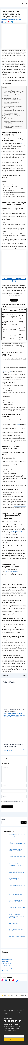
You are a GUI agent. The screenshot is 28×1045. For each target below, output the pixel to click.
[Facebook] (17, 981)
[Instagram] (2, 980)
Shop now (14, 300)
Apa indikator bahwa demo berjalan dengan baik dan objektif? (14, 124)
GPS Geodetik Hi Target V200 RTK (11, 98)
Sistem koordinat (7, 371)
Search (3, 819)
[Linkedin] (12, 22)
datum (18, 424)
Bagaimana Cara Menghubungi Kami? (12, 115)
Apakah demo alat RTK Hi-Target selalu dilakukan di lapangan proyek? (14, 122)
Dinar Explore (4, 957)
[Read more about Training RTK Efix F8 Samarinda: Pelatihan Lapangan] (14, 731)
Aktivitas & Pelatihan (6, 955)
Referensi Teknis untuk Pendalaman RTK (12, 114)
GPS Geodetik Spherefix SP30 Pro (16, 531)
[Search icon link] (23, 3)
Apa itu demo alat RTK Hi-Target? (11, 118)
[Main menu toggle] (26, 3)
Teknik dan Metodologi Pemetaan (9, 968)
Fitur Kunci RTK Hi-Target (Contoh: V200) (13, 96)
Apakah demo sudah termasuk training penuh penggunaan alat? (13, 127)
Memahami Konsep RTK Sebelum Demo (12, 90)
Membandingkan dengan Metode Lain (12, 109)
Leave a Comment (7, 713)
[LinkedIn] (6, 980)
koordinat (8, 160)
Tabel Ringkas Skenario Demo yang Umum (13, 99)
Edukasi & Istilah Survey (6, 959)
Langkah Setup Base (9, 103)
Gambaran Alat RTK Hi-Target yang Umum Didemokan (13, 95)
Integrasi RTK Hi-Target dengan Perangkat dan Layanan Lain (14, 111)
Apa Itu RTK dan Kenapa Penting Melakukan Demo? (14, 91)
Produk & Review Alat (6, 963)
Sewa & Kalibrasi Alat (6, 965)
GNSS (21, 143)
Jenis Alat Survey (5, 961)
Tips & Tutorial (4, 970)
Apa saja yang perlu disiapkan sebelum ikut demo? (14, 119)
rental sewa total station (20, 506)
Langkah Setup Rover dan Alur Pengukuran (13, 105)
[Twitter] (5, 22)
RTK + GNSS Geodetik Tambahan (11, 113)
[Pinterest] (13, 980)
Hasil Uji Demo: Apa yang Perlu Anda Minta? (13, 106)
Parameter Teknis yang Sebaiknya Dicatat (13, 107)
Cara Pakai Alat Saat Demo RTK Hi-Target (12, 101)
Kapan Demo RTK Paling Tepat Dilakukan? (13, 92)
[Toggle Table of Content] (23, 88)
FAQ (5, 117)
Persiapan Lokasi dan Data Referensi (12, 102)
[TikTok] (9, 980)
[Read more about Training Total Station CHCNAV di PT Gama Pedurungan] (14, 696)
